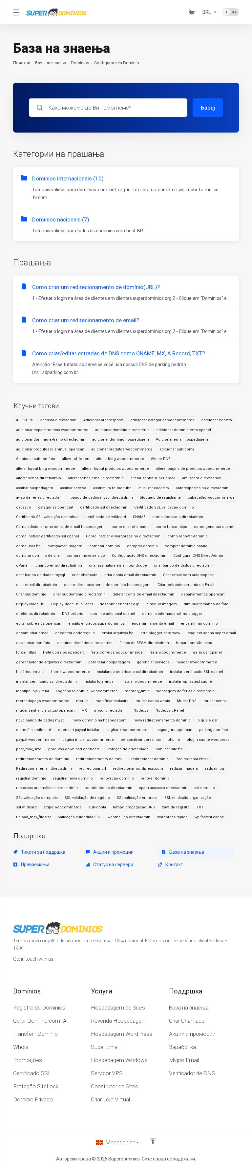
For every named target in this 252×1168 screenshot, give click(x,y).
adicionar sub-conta (176, 449)
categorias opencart (55, 507)
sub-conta (97, 807)
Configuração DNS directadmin (139, 555)
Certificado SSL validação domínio (164, 507)
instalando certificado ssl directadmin (130, 672)
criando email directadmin (58, 565)
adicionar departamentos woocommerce (52, 430)
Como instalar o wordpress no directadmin (123, 536)
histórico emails (30, 672)
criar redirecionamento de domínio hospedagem (107, 585)
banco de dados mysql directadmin (102, 497)
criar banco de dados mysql (40, 575)
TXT (200, 807)
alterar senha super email (153, 478)
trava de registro (176, 807)
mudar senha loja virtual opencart (45, 710)
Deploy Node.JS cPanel (72, 604)
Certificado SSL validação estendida (47, 517)
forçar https (26, 652)
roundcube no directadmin (108, 788)
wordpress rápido (172, 817)
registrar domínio (31, 778)
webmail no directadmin (129, 817)
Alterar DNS (161, 459)
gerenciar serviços (153, 662)
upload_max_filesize (34, 817)
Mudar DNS (187, 701)
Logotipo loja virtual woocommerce (87, 691)
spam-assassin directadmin (163, 788)
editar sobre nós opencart (38, 623)
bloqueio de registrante (160, 497)
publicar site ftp (169, 749)
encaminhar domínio (199, 623)
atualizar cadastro (153, 488)
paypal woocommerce (35, 740)
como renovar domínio (187, 536)
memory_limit (137, 691)
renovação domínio (117, 778)
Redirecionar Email (192, 759)
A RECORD (24, 420)
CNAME (139, 517)
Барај (208, 107)
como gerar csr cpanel (214, 527)
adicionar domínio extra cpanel (184, 430)
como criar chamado (130, 527)
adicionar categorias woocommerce (163, 420)
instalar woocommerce (141, 681)
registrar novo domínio (73, 778)
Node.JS (141, 710)
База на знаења (50, 62)
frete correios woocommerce (117, 652)
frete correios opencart (63, 652)
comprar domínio (104, 546)
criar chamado (84, 575)
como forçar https (171, 527)
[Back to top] (153, 1140)
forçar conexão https (194, 643)
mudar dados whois (153, 701)
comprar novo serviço (86, 555)
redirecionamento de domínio (42, 759)
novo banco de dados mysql (41, 720)
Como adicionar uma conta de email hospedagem (60, 527)
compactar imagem (65, 546)
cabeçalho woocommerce (211, 497)
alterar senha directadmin (38, 478)
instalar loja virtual (99, 681)
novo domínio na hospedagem (100, 720)
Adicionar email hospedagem (182, 439)
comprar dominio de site (38, 555)
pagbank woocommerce (128, 730)
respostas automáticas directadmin (47, 788)
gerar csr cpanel (207, 652)
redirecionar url (92, 768)
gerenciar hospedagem (109, 662)
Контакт (173, 864)
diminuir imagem (161, 604)
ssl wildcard (26, 807)
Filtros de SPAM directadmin (144, 643)
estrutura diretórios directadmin (85, 643)
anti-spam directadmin (201, 478)
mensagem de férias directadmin (185, 691)
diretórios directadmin (35, 614)
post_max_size (28, 749)
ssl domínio (204, 788)
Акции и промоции (113, 852)
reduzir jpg (214, 768)
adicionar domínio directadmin (122, 430)
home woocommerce (70, 672)
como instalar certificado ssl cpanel (47, 536)
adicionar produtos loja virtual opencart (50, 449)
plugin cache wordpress (208, 740)
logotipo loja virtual (32, 691)
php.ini (174, 740)
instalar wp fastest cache (190, 681)
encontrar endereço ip (75, 633)
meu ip (82, 701)
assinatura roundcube (112, 488)
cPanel (22, 565)
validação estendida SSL (79, 817)
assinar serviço (73, 488)
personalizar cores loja (141, 740)
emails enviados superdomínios (96, 623)
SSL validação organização (187, 798)
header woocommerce (197, 662)
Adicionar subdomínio (35, 459)
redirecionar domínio (150, 759)
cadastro (23, 507)
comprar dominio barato (186, 546)
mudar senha (215, 701)
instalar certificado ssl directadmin (46, 681)
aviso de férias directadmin (40, 497)
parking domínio (213, 730)
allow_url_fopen (75, 459)
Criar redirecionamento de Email (186, 585)
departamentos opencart (202, 594)
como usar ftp (28, 546)
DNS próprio (72, 614)
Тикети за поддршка (42, 852)
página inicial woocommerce (88, 740)
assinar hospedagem (34, 488)
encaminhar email (32, 633)
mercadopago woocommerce (42, 701)
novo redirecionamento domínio (162, 720)
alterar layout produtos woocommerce (115, 469)
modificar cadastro (112, 701)
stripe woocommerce (63, 807)
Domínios (80, 62)
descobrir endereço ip (119, 604)
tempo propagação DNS (134, 807)
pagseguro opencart (174, 730)
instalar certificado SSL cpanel (196, 672)
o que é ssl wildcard (33, 730)
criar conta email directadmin (130, 575)
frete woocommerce (168, 652)
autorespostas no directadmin (202, 488)
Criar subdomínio (31, 594)
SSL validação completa (37, 798)
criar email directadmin (36, 585)
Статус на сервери (112, 864)
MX (84, 710)
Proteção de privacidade (127, 749)
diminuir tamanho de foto (206, 604)
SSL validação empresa (137, 798)
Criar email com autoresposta (189, 575)
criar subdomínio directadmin (79, 594)
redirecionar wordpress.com (138, 768)
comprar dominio (142, 546)
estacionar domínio (33, 643)
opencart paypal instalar (78, 730)
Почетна (21, 62)
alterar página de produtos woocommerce (193, 469)
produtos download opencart (73, 749)
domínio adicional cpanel (112, 614)
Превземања (35, 864)
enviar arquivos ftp (118, 633)
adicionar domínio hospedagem (120, 439)
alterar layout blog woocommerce (45, 469)
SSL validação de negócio (87, 798)
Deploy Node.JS (30, 604)
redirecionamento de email (100, 759)
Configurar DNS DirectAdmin (198, 555)
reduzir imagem (184, 768)
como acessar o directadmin (177, 517)
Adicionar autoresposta (103, 420)
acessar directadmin (58, 420)
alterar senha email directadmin (96, 478)
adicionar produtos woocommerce (122, 449)
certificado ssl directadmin (103, 507)
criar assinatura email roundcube (118, 565)
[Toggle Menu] (15, 12)
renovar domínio (155, 778)
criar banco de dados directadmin (184, 565)
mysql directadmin (110, 710)
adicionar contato (216, 420)
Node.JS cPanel (170, 710)
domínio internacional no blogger (172, 614)
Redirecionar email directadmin (44, 768)
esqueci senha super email (212, 633)
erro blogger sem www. (160, 633)
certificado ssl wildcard (105, 517)
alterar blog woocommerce (120, 459)
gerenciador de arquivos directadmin (48, 662)
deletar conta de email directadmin (143, 594)
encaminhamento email (153, 623)
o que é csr (208, 720)
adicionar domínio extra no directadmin (50, 439)
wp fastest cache (209, 817)
